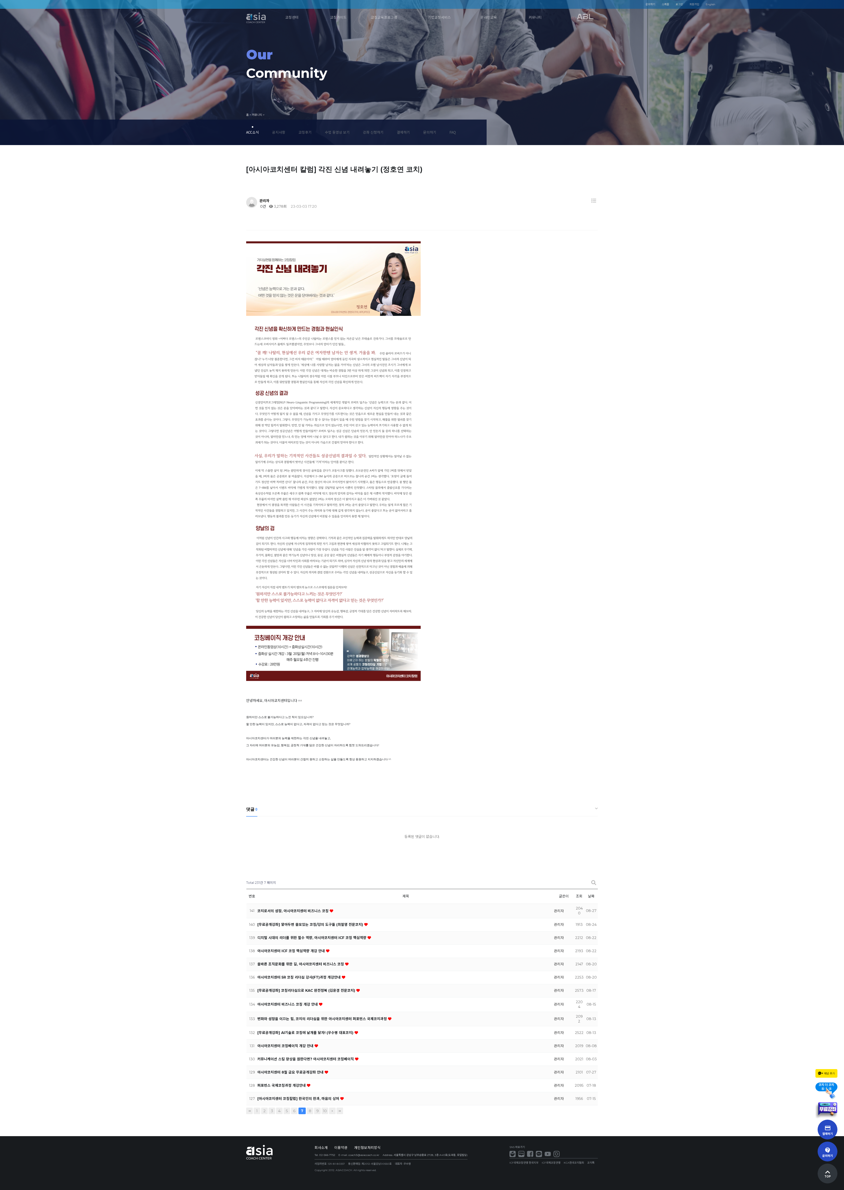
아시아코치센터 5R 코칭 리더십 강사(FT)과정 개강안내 (299, 977)
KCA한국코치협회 (574, 1162)
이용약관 (340, 1148)
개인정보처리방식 (367, 1148)
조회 (579, 896)
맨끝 (340, 1111)
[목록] (593, 201)
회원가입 (694, 4)
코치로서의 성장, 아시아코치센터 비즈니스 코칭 (293, 911)
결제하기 (403, 132)
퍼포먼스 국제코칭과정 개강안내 (282, 1085)
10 (325, 1110)
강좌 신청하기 (373, 132)
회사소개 (321, 1148)
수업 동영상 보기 (337, 132)
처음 (249, 1111)
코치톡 (591, 1162)
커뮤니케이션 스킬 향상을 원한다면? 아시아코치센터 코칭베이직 (306, 1059)
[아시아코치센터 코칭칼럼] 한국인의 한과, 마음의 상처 (298, 1099)
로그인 (679, 4)
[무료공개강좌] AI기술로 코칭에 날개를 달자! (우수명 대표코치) (306, 1033)
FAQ (452, 132)
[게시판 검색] (593, 883)
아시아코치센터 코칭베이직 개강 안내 (286, 1046)
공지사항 (278, 132)
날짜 (591, 896)
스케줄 (665, 4)
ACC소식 (252, 132)
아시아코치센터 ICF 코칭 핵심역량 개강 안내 (291, 951)
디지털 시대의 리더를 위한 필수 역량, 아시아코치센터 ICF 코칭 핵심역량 (312, 938)
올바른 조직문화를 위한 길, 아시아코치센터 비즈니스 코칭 (301, 964)
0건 (262, 206)
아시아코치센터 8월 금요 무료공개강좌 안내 (291, 1072)
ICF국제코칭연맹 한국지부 (523, 1162)
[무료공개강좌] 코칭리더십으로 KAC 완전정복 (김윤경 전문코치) (306, 990)
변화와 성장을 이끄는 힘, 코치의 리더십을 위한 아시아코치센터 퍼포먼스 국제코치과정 (322, 1019)
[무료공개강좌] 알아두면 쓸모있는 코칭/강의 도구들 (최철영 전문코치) (310, 925)
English (710, 4)
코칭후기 (305, 132)
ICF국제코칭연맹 (551, 1162)
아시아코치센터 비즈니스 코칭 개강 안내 (288, 1004)
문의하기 (650, 4)
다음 (332, 1111)
